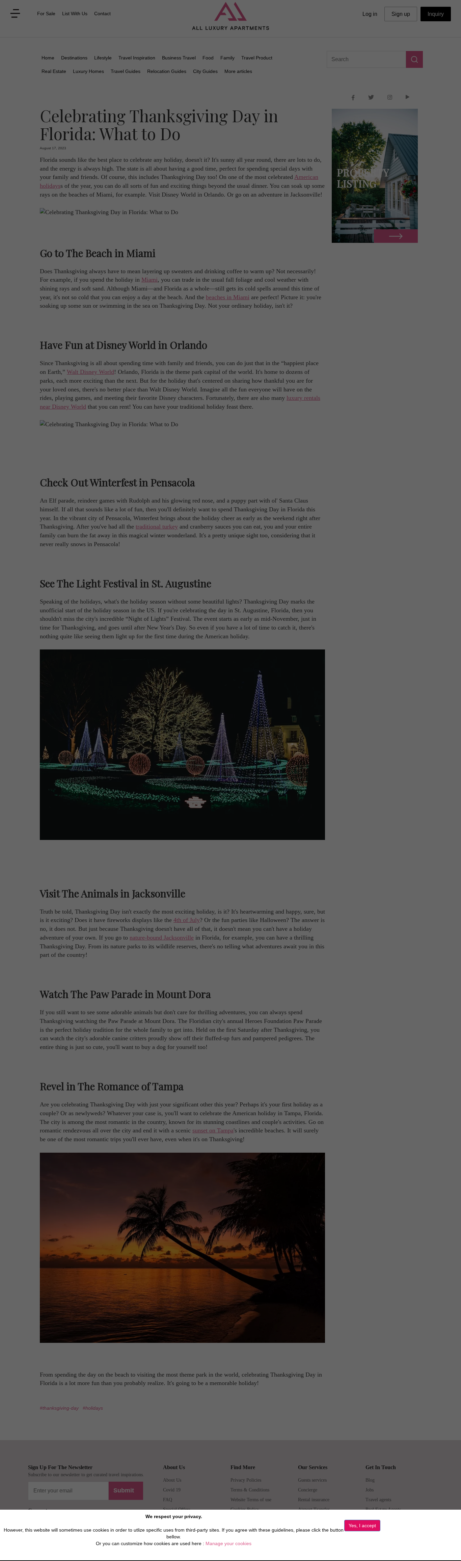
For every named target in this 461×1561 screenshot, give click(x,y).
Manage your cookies (228, 1543)
